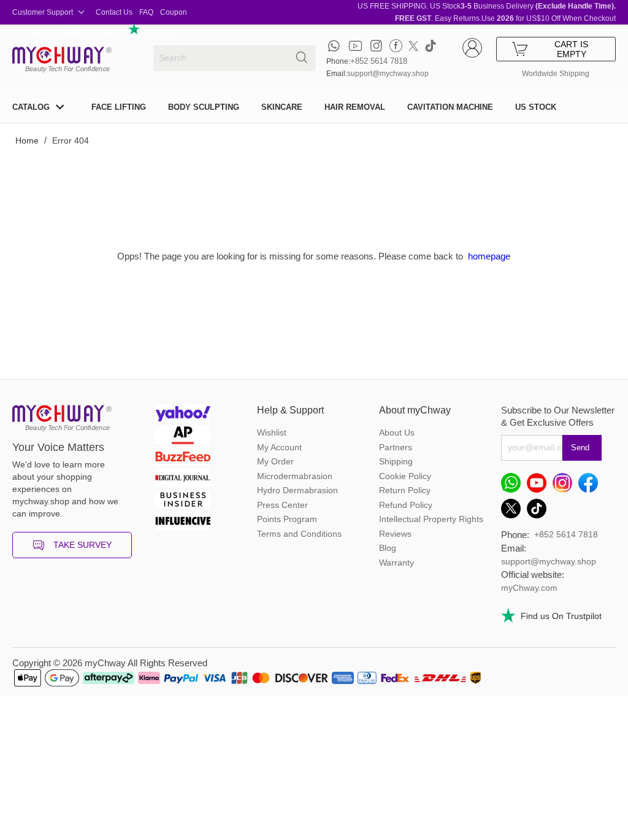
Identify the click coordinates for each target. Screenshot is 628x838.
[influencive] (182, 522)
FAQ (146, 12)
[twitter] (413, 46)
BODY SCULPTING (203, 107)
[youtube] (355, 46)
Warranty (396, 562)
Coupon (173, 12)
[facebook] (395, 46)
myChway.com (529, 588)
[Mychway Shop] (58, 55)
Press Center (282, 505)
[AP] (182, 436)
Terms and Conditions (299, 534)
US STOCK (535, 107)
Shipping (396, 461)
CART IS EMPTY (571, 49)
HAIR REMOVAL (354, 107)
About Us (397, 432)
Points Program (287, 519)
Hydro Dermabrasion (297, 490)
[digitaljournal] (182, 479)
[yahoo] (182, 415)
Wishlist (271, 432)
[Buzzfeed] (182, 458)
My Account (279, 447)
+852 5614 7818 (378, 61)
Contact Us (114, 12)
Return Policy (405, 490)
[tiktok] (430, 46)
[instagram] (376, 46)
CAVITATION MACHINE (450, 107)
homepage (489, 256)
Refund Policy (405, 505)
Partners (395, 447)
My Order (275, 461)
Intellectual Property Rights (431, 519)
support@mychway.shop (388, 73)
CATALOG (31, 107)
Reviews (395, 534)
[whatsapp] (334, 46)
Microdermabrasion (294, 476)
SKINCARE (281, 107)
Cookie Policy (405, 476)
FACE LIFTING (118, 107)
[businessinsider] (182, 501)
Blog (387, 548)
